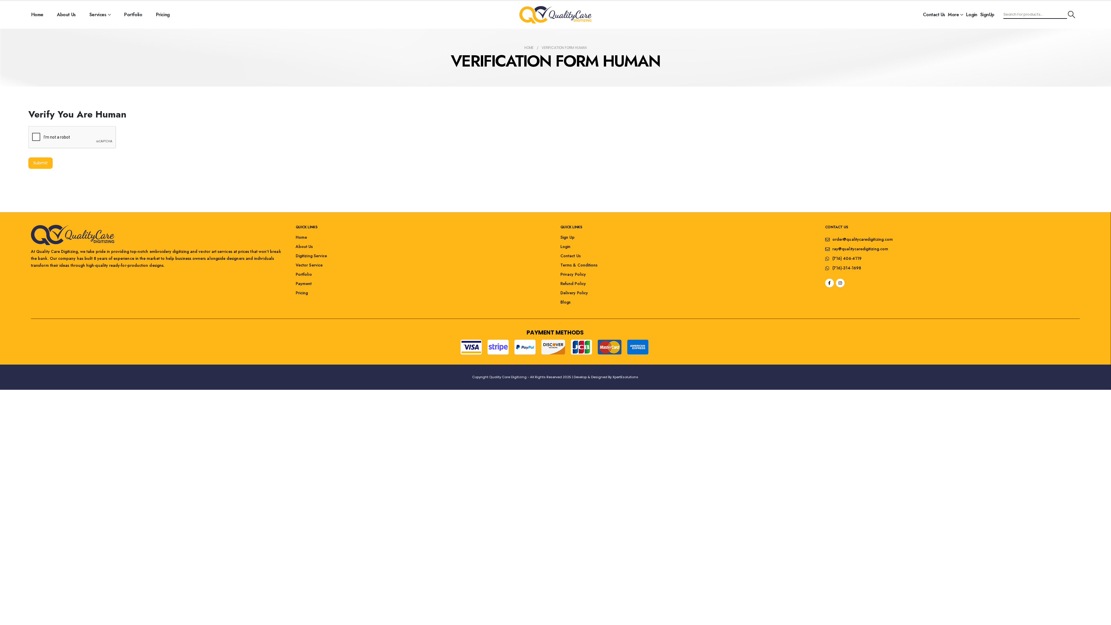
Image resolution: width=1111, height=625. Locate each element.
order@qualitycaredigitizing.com (862, 239)
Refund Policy (573, 283)
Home (37, 14)
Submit (40, 163)
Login (971, 14)
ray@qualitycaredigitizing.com (860, 249)
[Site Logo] (555, 14)
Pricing (163, 14)
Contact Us (934, 14)
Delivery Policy (574, 293)
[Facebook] (829, 283)
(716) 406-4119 (847, 258)
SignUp (987, 14)
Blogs (565, 302)
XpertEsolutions (625, 377)
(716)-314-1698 (846, 268)
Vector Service (309, 265)
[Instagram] (840, 283)
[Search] (1071, 14)
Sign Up (567, 237)
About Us (66, 14)
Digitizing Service (311, 256)
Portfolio (133, 14)
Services (97, 14)
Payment (304, 283)
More (953, 14)
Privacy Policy (573, 274)
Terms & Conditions (578, 265)
